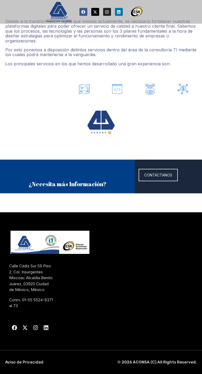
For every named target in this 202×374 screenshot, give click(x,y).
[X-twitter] (95, 12)
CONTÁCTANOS (158, 175)
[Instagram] (107, 12)
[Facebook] (83, 12)
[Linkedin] (119, 12)
